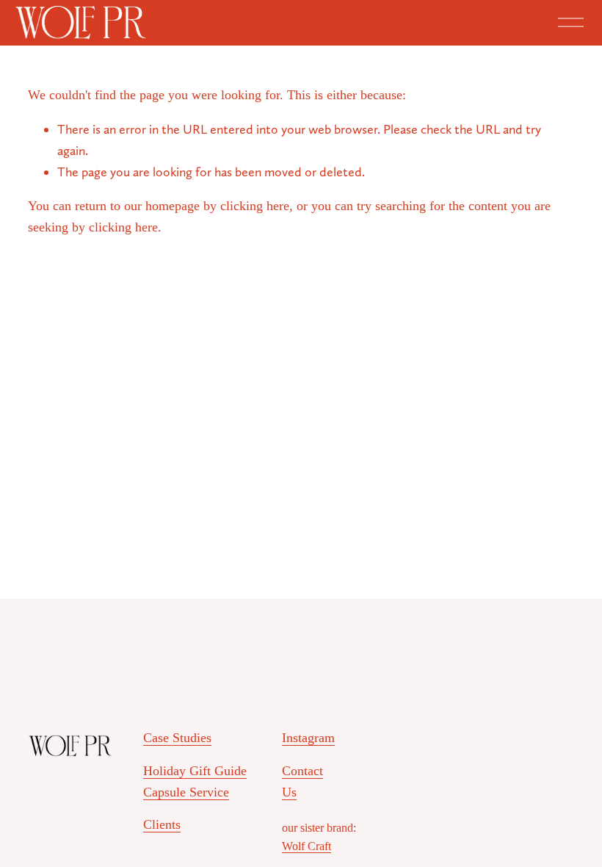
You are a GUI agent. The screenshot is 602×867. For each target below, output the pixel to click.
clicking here (254, 205)
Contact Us (302, 781)
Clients (162, 824)
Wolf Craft (306, 846)
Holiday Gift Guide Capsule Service (195, 781)
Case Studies (177, 737)
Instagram (308, 737)
